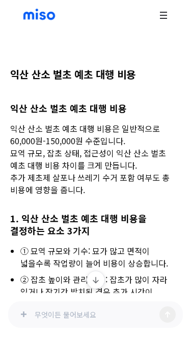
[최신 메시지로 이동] (96, 280)
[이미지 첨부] (23, 314)
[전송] (167, 314)
